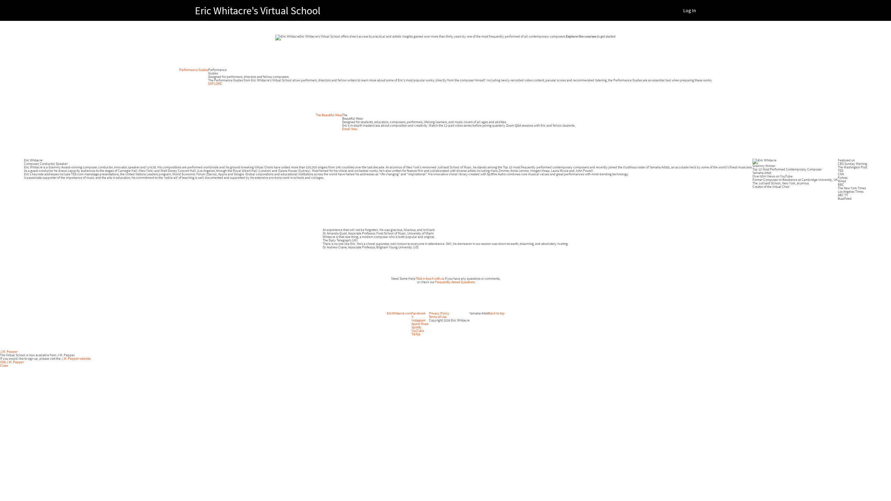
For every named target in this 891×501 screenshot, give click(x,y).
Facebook (418, 313)
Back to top (496, 313)
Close (4, 365)
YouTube (417, 330)
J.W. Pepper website (75, 358)
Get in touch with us (430, 278)
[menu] (687, 10)
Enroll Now (349, 129)
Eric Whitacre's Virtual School (258, 10)
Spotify (416, 327)
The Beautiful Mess (329, 115)
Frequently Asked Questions (455, 282)
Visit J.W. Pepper (12, 362)
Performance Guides (193, 69)
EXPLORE (215, 83)
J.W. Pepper (8, 351)
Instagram (418, 320)
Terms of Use (438, 317)
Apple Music (420, 323)
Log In (689, 10)
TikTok (415, 334)
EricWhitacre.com (399, 313)
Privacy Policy (439, 313)
